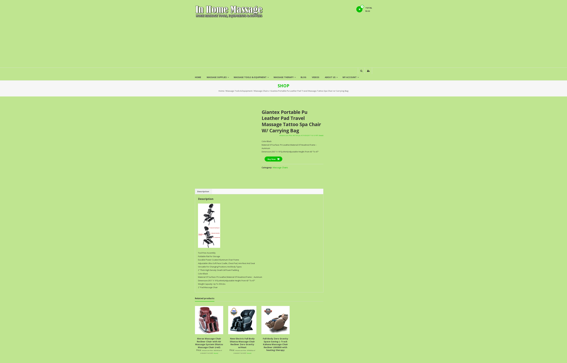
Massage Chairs (261, 91)
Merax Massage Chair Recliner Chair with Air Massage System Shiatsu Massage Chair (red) (209, 343)
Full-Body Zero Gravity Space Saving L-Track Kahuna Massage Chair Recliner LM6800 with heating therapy (275, 344)
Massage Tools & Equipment (250, 77)
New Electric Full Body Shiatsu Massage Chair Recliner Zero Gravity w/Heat (242, 343)
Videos (315, 77)
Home (198, 77)
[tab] (203, 191)
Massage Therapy (284, 77)
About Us (330, 77)
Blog (303, 77)
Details (321, 135)
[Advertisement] (283, 45)
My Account (350, 77)
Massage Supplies (217, 77)
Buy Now (272, 159)
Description (203, 191)
